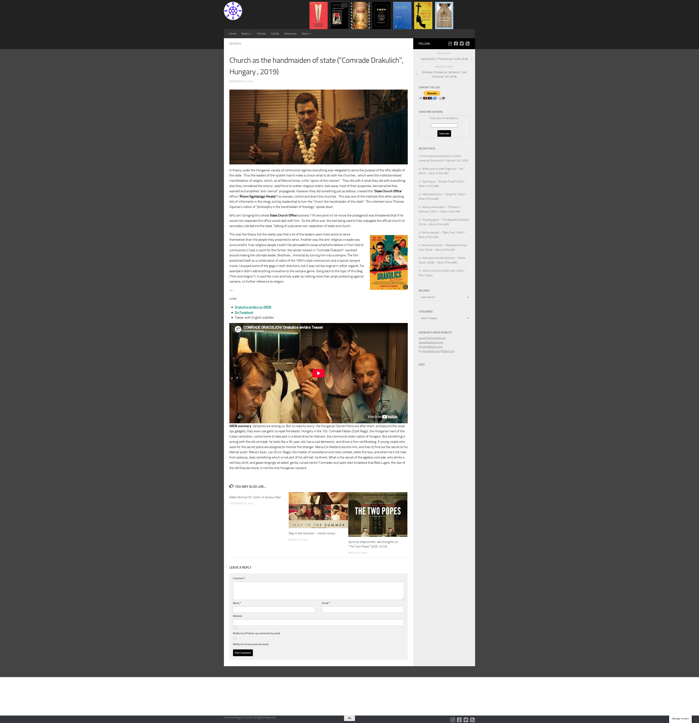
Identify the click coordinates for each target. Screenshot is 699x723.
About (305, 33)
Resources (290, 33)
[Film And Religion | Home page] (233, 11)
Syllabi (275, 33)
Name (237, 603)
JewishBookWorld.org (431, 342)
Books (245, 33)
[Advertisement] (433, 422)
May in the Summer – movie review (312, 533)
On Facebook (244, 312)
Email (326, 603)
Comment (239, 578)
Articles (261, 33)
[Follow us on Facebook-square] (456, 43)
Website (237, 616)
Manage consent (680, 718)
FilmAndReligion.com (431, 346)
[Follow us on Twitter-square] (461, 43)
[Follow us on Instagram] (450, 43)
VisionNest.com (431, 351)
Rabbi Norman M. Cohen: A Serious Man (255, 497)
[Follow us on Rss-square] (467, 43)
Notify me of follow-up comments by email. (257, 633)
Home (232, 33)
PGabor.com (448, 351)
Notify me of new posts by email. (251, 644)
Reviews (235, 43)
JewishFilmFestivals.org (432, 338)
